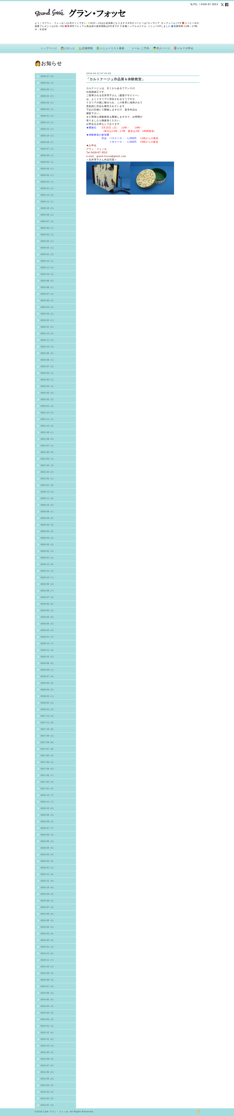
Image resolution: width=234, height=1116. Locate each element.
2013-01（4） (48, 1105)
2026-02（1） (48, 109)
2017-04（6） (48, 769)
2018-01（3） (48, 709)
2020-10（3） (48, 505)
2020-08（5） (48, 518)
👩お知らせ (68, 48)
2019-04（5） (48, 617)
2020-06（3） (48, 525)
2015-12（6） (48, 874)
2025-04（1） (48, 168)
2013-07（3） (48, 1065)
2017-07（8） (48, 749)
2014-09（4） (48, 973)
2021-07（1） (48, 445)
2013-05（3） (48, 1079)
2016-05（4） (48, 841)
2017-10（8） (48, 729)
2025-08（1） (48, 142)
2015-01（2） (48, 947)
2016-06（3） (48, 835)
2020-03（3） (48, 544)
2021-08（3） (48, 439)
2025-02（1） (48, 182)
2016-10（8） (48, 808)
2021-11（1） (48, 419)
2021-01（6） (48, 485)
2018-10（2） (48, 656)
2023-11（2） (48, 267)
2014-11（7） (48, 960)
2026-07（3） (48, 76)
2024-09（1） (48, 215)
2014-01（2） (48, 1026)
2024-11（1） (48, 201)
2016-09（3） (48, 815)
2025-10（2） (48, 135)
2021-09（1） (48, 432)
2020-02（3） (48, 551)
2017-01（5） (48, 788)
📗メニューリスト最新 (110, 48)
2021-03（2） (48, 472)
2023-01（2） (48, 327)
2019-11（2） (48, 571)
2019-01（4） (48, 637)
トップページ (49, 48)
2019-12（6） (48, 564)
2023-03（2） (48, 314)
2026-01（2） (48, 116)
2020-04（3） (48, 538)
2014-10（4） (48, 966)
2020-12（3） (48, 492)
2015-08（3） (48, 900)
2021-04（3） (48, 465)
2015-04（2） (48, 927)
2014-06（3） (48, 993)
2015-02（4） (48, 940)
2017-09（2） (48, 736)
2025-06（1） (48, 155)
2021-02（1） (48, 478)
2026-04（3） (48, 96)
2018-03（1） (48, 696)
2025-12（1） (48, 122)
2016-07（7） (48, 828)
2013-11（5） (48, 1039)
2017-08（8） (48, 742)
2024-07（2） (48, 221)
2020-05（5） (48, 531)
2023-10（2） (48, 274)
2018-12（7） (48, 643)
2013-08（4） (48, 1059)
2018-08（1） (48, 670)
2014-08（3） (48, 980)
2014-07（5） (48, 986)
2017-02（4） (48, 782)
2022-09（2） (48, 353)
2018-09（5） (48, 663)
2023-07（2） (48, 294)
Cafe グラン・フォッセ (55, 1111)
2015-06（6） (48, 914)
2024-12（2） (48, 195)
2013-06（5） (48, 1072)
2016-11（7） (48, 802)
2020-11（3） (48, 498)
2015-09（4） (48, 894)
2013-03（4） (48, 1092)
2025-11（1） (48, 129)
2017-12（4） (48, 716)
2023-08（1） (48, 287)
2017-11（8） (48, 722)
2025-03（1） (48, 175)
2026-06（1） (48, 83)
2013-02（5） (48, 1098)
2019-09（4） (48, 584)
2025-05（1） (48, 162)
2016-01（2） (48, 867)
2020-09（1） (48, 511)
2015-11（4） (48, 881)
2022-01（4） (48, 406)
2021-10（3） (48, 426)
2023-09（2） (48, 281)
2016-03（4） (48, 854)
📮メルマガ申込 (183, 48)
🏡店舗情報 (86, 48)
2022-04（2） (48, 386)
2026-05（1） (48, 89)
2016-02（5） (48, 861)
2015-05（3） (48, 920)
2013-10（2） (48, 1046)
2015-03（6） (48, 933)
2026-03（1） (48, 102)
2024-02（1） (48, 248)
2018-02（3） (48, 703)
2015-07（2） (48, 907)
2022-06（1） (48, 373)
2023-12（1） (48, 261)
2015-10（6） (48, 887)
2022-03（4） (48, 393)
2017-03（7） (48, 775)
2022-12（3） (48, 333)
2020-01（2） (48, 558)
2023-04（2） (48, 307)
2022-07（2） (48, 366)
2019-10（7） (48, 577)
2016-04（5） (48, 848)
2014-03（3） (48, 1013)
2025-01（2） (48, 188)
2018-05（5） (48, 683)
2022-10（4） (48, 346)
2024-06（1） (48, 228)
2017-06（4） (48, 755)
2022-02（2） (48, 399)
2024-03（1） (48, 241)
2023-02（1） (48, 320)
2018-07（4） (48, 676)
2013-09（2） (48, 1052)
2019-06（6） (48, 604)
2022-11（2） (48, 340)
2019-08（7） (48, 591)
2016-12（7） (48, 795)
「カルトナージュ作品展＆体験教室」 (115, 79)
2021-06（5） (48, 452)
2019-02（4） (48, 630)
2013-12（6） (48, 1032)
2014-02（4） (48, 1019)
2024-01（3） (48, 254)
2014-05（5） (48, 999)
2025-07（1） (48, 149)
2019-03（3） (48, 623)
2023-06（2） (48, 300)
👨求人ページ (161, 48)
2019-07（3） (48, 597)
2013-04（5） (48, 1085)
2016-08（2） (48, 821)
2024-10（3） (48, 208)
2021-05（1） (48, 459)
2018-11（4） (48, 650)
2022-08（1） (48, 360)
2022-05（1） (48, 379)
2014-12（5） (48, 953)
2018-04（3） (48, 689)
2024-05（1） (48, 234)
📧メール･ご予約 (138, 48)
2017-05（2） (48, 762)
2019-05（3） (48, 610)
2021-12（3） (48, 412)
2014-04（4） (48, 1006)
